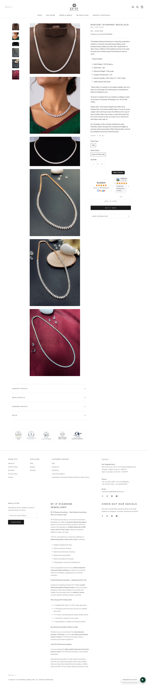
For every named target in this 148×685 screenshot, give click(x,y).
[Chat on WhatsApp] (143, 680)
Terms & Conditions (58, 474)
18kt (93, 145)
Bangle (32, 467)
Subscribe (16, 522)
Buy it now (110, 208)
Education (11, 470)
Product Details (20, 388)
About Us (11, 463)
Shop (40, 15)
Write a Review (118, 173)
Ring (31, 463)
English (8, 7)
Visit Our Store (13, 467)
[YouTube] (116, 496)
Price (14, 415)
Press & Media (65, 15)
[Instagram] (107, 496)
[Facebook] (97, 135)
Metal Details (18, 397)
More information (100, 216)
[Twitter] (100, 135)
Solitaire (50, 15)
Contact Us (55, 467)
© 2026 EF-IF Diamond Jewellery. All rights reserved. (31, 679)
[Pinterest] (102, 135)
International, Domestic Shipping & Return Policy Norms (70, 477)
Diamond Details (20, 406)
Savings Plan (82, 15)
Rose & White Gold (98, 154)
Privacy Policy (12, 474)
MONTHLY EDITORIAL (101, 15)
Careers (10, 477)
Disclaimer (55, 470)
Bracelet (33, 470)
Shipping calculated (97, 34)
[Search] (137, 7)
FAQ (53, 463)
